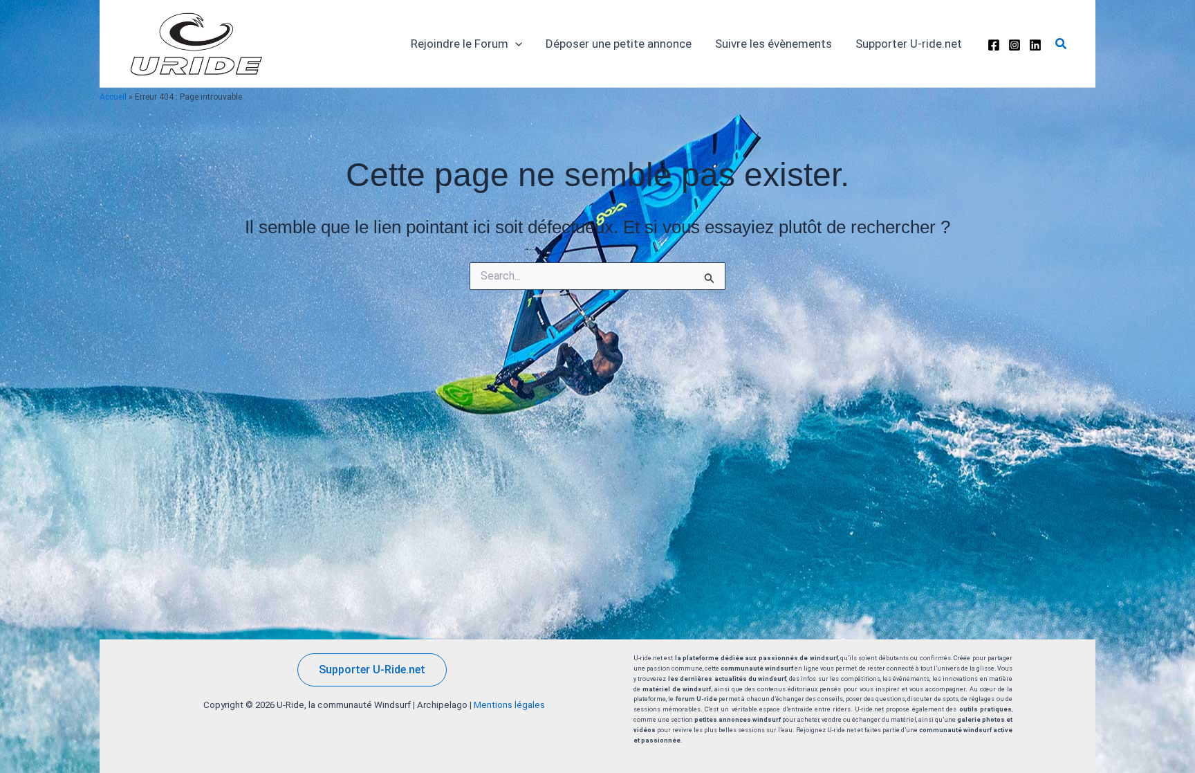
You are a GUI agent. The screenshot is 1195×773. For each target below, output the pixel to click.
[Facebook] (994, 45)
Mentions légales (509, 705)
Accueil (113, 97)
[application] (515, 43)
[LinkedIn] (1035, 45)
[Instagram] (1014, 45)
